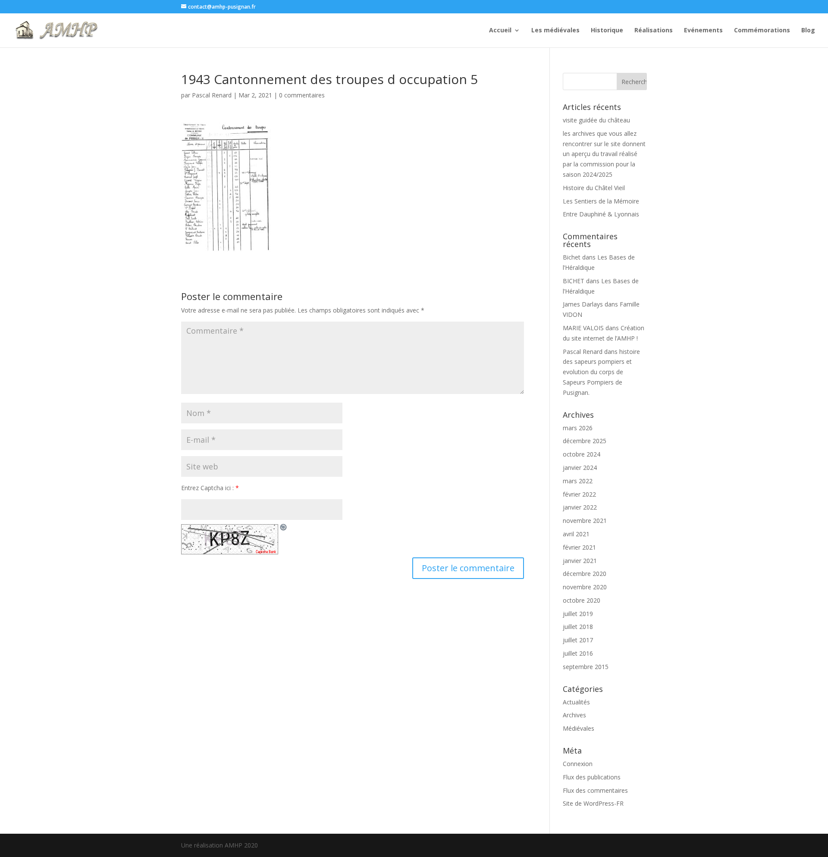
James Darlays (583, 304)
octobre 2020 (581, 600)
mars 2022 (578, 481)
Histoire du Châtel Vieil (594, 188)
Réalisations (653, 30)
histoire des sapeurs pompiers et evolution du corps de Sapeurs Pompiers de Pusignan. (601, 372)
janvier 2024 (580, 467)
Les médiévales (555, 30)
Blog (808, 30)
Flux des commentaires (595, 790)
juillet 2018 (578, 626)
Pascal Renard (212, 95)
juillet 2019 (578, 614)
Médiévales (578, 728)
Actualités (576, 702)
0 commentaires (302, 95)
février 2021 (579, 547)
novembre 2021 (585, 520)
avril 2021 (576, 534)
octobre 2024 (581, 454)
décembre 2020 (584, 573)
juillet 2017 (578, 640)
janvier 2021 (580, 561)
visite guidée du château (596, 120)
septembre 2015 (585, 667)
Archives (574, 715)
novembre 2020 (585, 587)
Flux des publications (592, 777)
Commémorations (762, 30)
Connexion (578, 764)
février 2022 (579, 494)
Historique (607, 30)
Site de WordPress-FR (593, 803)
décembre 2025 (584, 441)
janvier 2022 (580, 507)
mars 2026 (578, 428)
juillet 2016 (578, 653)
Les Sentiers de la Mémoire (601, 201)
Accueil (500, 30)
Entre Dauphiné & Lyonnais (601, 214)
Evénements (703, 30)
